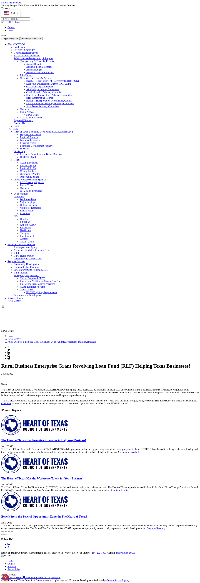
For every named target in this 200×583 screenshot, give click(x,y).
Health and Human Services (21, 244)
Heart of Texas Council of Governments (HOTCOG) (52, 81)
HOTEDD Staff (28, 157)
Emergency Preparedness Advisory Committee (49, 95)
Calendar (24, 109)
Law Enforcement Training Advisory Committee (50, 103)
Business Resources (30, 140)
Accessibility (14, 569)
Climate (24, 238)
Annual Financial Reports (39, 66)
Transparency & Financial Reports (37, 61)
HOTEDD (13, 129)
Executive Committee (24, 50)
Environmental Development (28, 295)
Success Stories (15, 298)
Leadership (19, 47)
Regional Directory (23, 120)
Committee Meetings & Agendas (36, 78)
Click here (6, 403)
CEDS (17, 160)
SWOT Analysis (28, 165)
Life (16, 216)
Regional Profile (28, 143)
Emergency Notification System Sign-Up (40, 281)
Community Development (26, 264)
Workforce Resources (30, 207)
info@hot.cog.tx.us (125, 552)
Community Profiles (30, 174)
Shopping (25, 233)
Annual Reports (34, 64)
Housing (24, 219)
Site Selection (26, 210)
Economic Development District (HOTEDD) (48, 83)
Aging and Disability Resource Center (32, 250)
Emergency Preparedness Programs (37, 284)
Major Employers (28, 202)
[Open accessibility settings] (5, 577)
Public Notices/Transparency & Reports (33, 58)
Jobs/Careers (26, 75)
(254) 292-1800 (99, 552)
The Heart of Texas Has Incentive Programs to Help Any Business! (43, 440)
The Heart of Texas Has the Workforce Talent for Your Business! (42, 478)
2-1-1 (16, 253)
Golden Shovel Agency (117, 580)
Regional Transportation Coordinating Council (49, 100)
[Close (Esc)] (2, 531)
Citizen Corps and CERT (32, 278)
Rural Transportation (24, 255)
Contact (11, 27)
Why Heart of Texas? (30, 134)
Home (11, 30)
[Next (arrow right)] (5, 534)
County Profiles (27, 171)
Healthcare (25, 230)
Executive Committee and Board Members (41, 154)
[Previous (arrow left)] (2, 534)
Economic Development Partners (36, 145)
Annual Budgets (34, 69)
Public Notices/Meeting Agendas (30, 179)
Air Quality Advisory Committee (42, 89)
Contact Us (19, 123)
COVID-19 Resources (31, 117)
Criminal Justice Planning (26, 267)
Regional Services (16, 261)
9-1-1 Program (21, 272)
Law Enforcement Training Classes (31, 269)
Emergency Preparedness (26, 275)
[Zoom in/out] (12, 531)
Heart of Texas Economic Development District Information (43, 131)
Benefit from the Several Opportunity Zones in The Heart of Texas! (44, 516)
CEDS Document (29, 162)
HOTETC (25, 148)
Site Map (12, 566)
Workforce (19, 196)
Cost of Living (27, 241)
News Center (32, 114)
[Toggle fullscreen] (9, 531)
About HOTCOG (16, 44)
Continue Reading (130, 452)
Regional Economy (29, 137)
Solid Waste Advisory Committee (42, 106)
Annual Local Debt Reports (40, 72)
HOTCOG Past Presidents (27, 55)
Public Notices (27, 112)
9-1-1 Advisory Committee (39, 86)
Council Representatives (26, 52)
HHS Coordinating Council (39, 97)
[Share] (5, 531)
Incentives (25, 213)
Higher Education (29, 205)
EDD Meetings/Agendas (32, 182)
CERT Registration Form (32, 286)
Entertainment (27, 236)
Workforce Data (28, 199)
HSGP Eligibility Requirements (41, 292)
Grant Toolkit (26, 289)
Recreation (25, 227)
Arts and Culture (28, 224)
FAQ (16, 126)
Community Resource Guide (28, 258)
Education (25, 222)
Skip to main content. (11, 2)
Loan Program (21, 193)
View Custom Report (12, 577)
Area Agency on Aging (25, 247)
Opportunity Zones (29, 176)
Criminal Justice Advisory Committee (44, 92)
